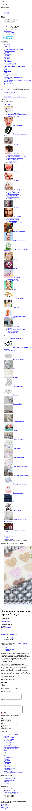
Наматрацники (17, 386)
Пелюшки (16, 395)
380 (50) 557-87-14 (9, 92)
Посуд (6, 75)
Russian (12, 21)
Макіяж (6, 68)
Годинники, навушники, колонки (14, 49)
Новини (6, 13)
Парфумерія (7, 71)
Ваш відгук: (4, 712)
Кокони (15, 368)
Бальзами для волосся (14, 155)
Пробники (7, 78)
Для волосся (7, 54)
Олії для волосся (12, 161)
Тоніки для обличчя (13, 197)
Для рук (10, 328)
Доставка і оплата (9, 737)
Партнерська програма (10, 748)
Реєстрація (11, 32)
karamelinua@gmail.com (19, 97)
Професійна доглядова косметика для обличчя (17, 80)
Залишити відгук (6, 621)
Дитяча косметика (9, 51)
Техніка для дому (9, 83)
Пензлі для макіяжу (9, 74)
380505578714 (8, 97)
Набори (6, 69)
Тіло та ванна (8, 81)
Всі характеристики (21, 643)
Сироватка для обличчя (14, 195)
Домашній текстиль (10, 84)
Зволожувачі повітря (19, 530)
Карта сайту (7, 744)
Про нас (6, 12)
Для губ (6, 55)
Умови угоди (8, 740)
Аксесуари (7, 46)
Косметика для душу (13, 331)
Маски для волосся (13, 159)
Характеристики (9, 649)
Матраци (15, 377)
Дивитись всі (11, 162)
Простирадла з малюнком (20, 466)
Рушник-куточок (18, 493)
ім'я (2, 693)
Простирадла (17, 448)
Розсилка (6, 783)
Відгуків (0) (7, 650)
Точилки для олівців (13, 116)
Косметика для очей (10, 64)
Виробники (7, 745)
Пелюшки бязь (17, 404)
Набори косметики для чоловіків (17, 222)
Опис (5, 647)
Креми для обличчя (13, 192)
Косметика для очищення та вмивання (15, 66)
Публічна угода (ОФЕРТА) (12, 734)
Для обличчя (7, 58)
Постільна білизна (18, 439)
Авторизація (11, 34)
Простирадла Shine (18, 457)
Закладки (6, 781)
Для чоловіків (8, 61)
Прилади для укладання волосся (13, 77)
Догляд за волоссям (13, 218)
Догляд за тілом (12, 221)
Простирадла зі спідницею (20, 475)
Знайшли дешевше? (6, 627)
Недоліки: (3, 705)
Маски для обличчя (13, 194)
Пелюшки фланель (18, 421)
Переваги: (4, 699)
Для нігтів (7, 57)
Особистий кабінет (9, 778)
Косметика (7, 104)
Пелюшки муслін (18, 413)
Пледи (15, 430)
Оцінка (3, 717)
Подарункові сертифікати (11, 747)
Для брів (6, 52)
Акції (5, 750)
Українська (15, 19)
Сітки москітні (17, 510)
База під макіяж (8, 48)
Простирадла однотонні (20, 484)
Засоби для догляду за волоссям (17, 156)
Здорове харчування (10, 63)
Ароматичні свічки (13, 280)
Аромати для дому (13, 279)
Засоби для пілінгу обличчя (15, 191)
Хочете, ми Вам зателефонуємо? (21, 89)
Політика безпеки (9, 739)
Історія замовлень (9, 780)
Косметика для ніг (13, 332)
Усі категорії (7, 44)
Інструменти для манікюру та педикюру (19, 114)
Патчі (5, 72)
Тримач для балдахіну (19, 519)
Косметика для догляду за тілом (17, 329)
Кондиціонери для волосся (15, 158)
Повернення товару (10, 742)
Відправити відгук (6, 720)
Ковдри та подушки (18, 359)
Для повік (7, 60)
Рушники (15, 501)
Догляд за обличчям (13, 219)
